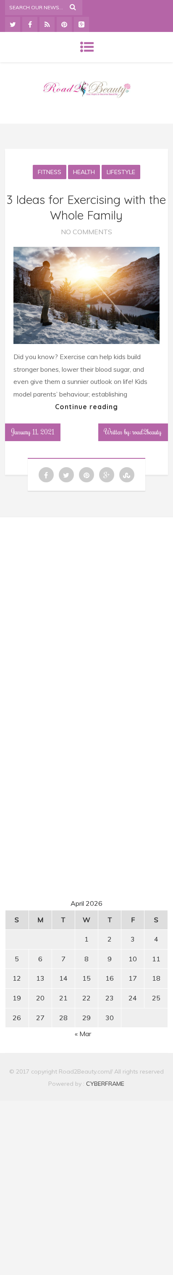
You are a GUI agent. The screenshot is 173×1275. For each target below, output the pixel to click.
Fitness (49, 172)
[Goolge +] (81, 24)
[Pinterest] (64, 24)
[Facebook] (29, 24)
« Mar (83, 1033)
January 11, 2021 (32, 432)
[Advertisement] (86, 602)
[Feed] (47, 24)
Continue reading (86, 406)
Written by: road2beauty (133, 432)
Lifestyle (121, 172)
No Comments (86, 231)
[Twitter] (12, 24)
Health (84, 172)
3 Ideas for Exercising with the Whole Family (86, 207)
